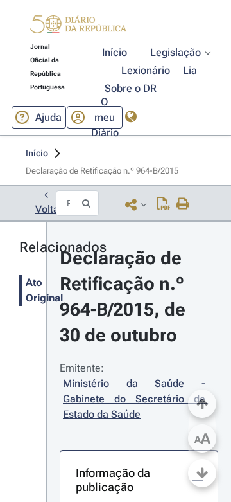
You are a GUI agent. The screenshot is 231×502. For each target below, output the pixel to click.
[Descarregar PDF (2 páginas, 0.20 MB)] (163, 204)
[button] (78, 26)
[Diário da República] (78, 27)
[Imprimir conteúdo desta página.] (183, 204)
